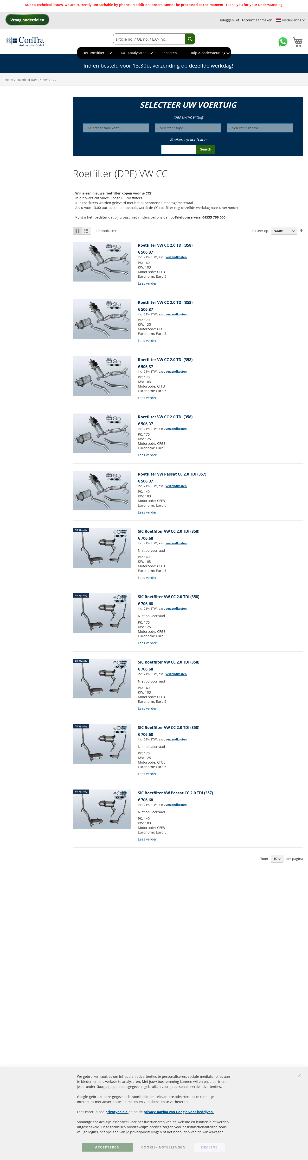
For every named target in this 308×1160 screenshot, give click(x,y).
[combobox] (154, 39)
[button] (290, 20)
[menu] (154, 53)
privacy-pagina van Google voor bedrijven (179, 1112)
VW (45, 80)
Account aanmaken (257, 20)
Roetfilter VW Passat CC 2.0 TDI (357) (172, 474)
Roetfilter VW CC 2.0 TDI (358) (165, 245)
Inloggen (227, 20)
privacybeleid (116, 1112)
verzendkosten (176, 257)
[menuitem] (95, 53)
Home (9, 80)
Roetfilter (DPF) (28, 80)
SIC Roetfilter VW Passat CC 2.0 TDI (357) (175, 793)
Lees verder (147, 283)
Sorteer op (259, 230)
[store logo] (25, 41)
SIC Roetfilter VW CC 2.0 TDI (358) (168, 531)
